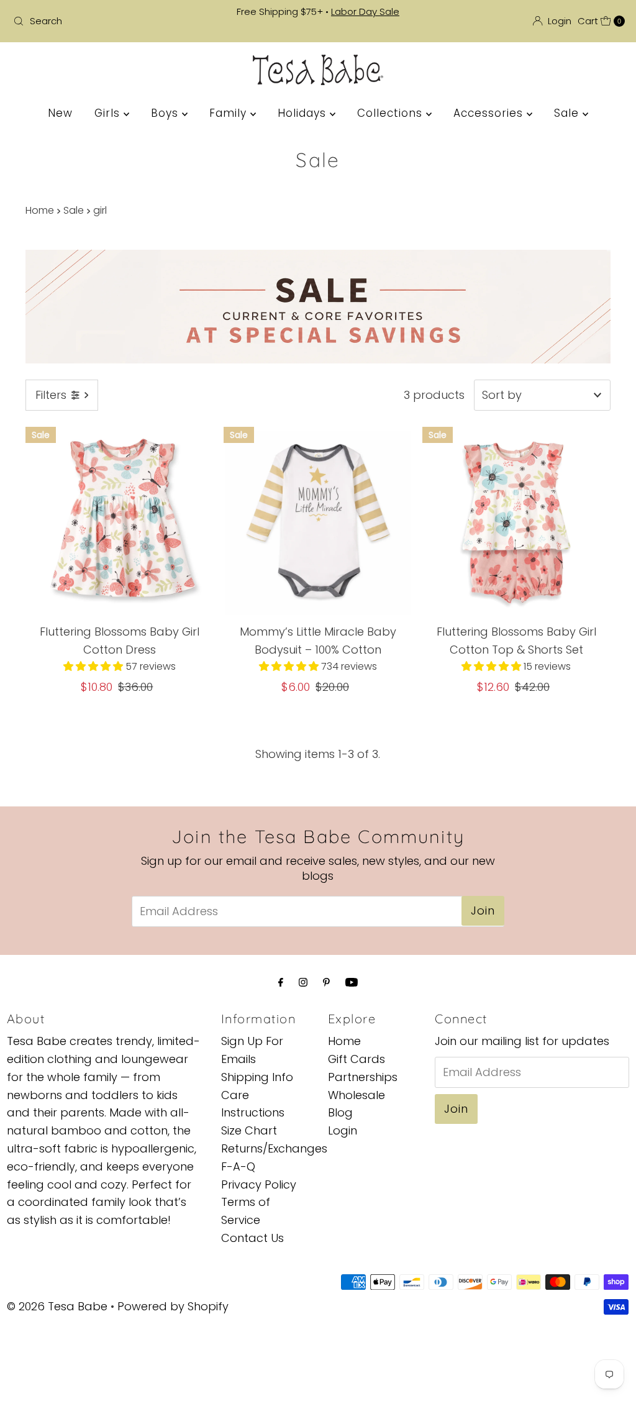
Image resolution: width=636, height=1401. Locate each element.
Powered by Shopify (173, 1306)
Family (229, 113)
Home (39, 210)
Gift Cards (356, 1059)
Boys (166, 113)
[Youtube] (351, 983)
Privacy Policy (258, 1184)
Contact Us (252, 1238)
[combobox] (108, 21)
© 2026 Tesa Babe (57, 1306)
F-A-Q (238, 1166)
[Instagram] (303, 983)
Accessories (490, 113)
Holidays (304, 113)
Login (342, 1130)
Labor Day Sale (365, 11)
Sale (568, 113)
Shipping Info (257, 1077)
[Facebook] (280, 983)
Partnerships (363, 1077)
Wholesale (356, 1095)
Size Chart (249, 1130)
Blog (340, 1112)
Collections (391, 113)
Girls (109, 113)
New (60, 113)
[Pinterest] (326, 983)
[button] (94, 666)
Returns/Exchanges (274, 1148)
